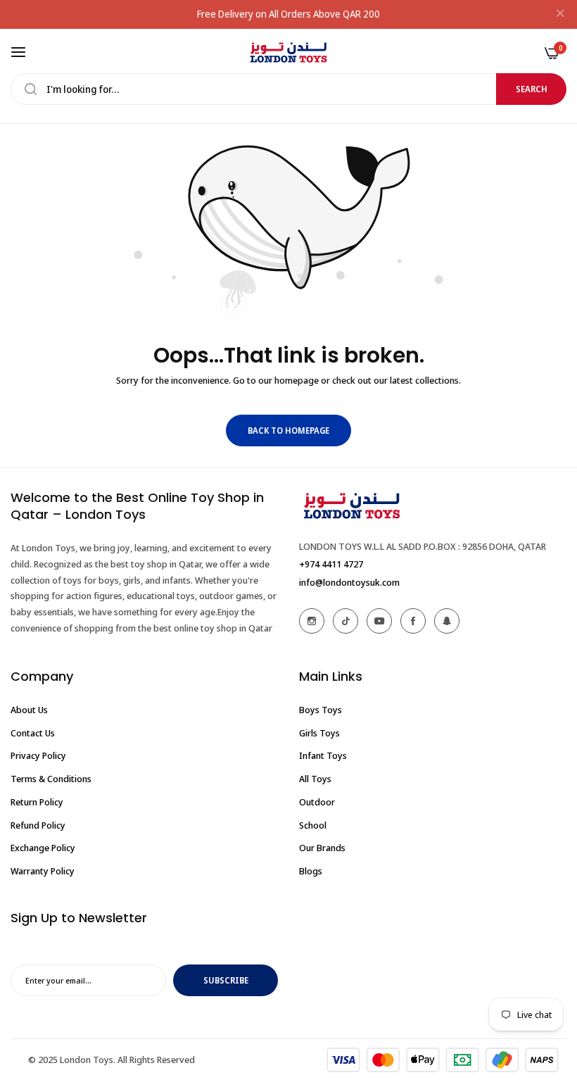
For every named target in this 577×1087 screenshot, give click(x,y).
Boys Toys (320, 709)
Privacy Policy (38, 755)
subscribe (225, 980)
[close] (560, 15)
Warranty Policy (43, 871)
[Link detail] (311, 621)
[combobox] (288, 89)
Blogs (310, 871)
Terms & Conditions (51, 778)
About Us (29, 709)
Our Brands (322, 847)
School (312, 825)
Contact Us (33, 733)
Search (531, 89)
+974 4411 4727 (331, 564)
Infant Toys (323, 755)
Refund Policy (38, 825)
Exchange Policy (43, 847)
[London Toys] (288, 52)
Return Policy (37, 802)
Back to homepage (288, 430)
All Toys (315, 778)
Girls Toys (319, 733)
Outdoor (317, 802)
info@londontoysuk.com (349, 582)
